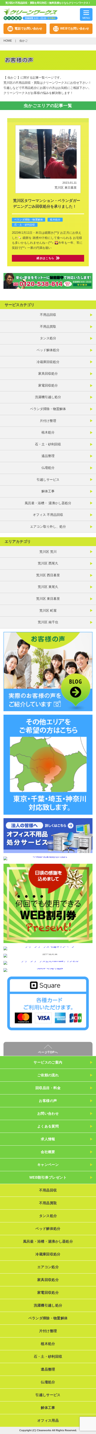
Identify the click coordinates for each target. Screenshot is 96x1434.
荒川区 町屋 (48, 610)
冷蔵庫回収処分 (48, 362)
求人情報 (48, 1139)
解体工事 (48, 491)
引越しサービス (48, 479)
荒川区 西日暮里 (48, 575)
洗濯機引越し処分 (48, 397)
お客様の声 (48, 1101)
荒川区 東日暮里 (66, 187)
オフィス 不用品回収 (48, 515)
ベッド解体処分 (48, 350)
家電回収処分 (48, 385)
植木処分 (55, 219)
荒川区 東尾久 (48, 587)
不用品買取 (48, 326)
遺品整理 (48, 456)
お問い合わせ (48, 1113)
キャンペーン (48, 1165)
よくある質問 (48, 1126)
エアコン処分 (48, 1267)
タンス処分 (48, 338)
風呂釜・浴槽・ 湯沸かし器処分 (48, 503)
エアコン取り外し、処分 (48, 526)
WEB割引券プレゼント (48, 1177)
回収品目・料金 (48, 1088)
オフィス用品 (48, 1420)
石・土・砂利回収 (24, 224)
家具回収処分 (48, 373)
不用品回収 (48, 315)
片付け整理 (48, 421)
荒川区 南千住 (48, 622)
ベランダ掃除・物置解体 (28, 219)
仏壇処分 (48, 468)
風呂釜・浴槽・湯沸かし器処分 (48, 1241)
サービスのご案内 (48, 1062)
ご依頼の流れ (48, 1075)
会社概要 (48, 1152)
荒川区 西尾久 (48, 563)
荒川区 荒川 (48, 552)
